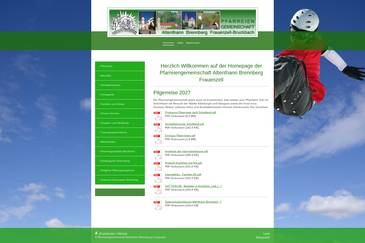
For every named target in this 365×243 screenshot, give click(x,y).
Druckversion (107, 233)
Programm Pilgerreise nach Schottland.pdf (190, 112)
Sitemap (122, 233)
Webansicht (263, 237)
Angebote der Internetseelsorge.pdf (186, 151)
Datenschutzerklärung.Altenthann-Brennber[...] (193, 201)
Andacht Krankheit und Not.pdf (183, 162)
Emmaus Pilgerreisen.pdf (180, 135)
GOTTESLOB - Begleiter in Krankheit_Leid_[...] (193, 186)
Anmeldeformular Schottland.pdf (184, 123)
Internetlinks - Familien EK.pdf (183, 174)
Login (266, 233)
